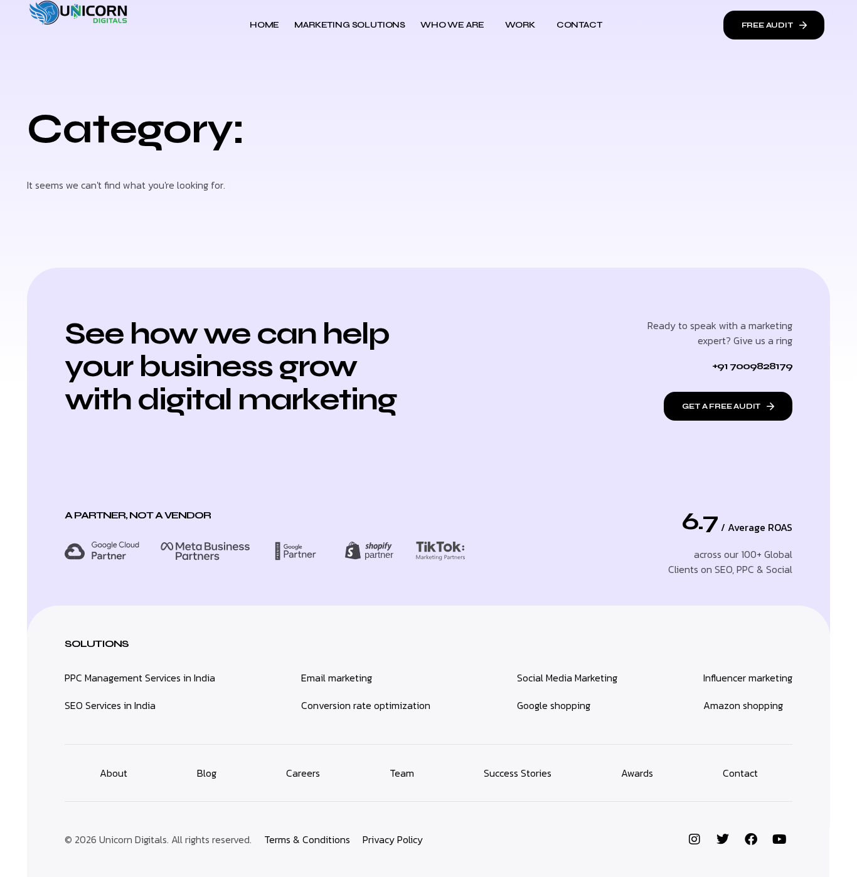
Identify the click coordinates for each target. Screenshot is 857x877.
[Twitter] (722, 839)
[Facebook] (751, 839)
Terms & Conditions (307, 839)
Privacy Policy (393, 839)
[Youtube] (779, 839)
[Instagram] (694, 839)
